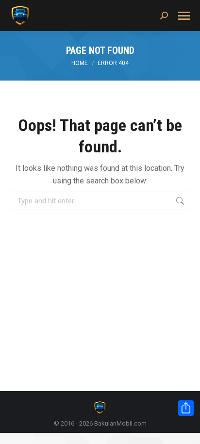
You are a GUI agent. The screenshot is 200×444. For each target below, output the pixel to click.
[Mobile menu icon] (184, 16)
